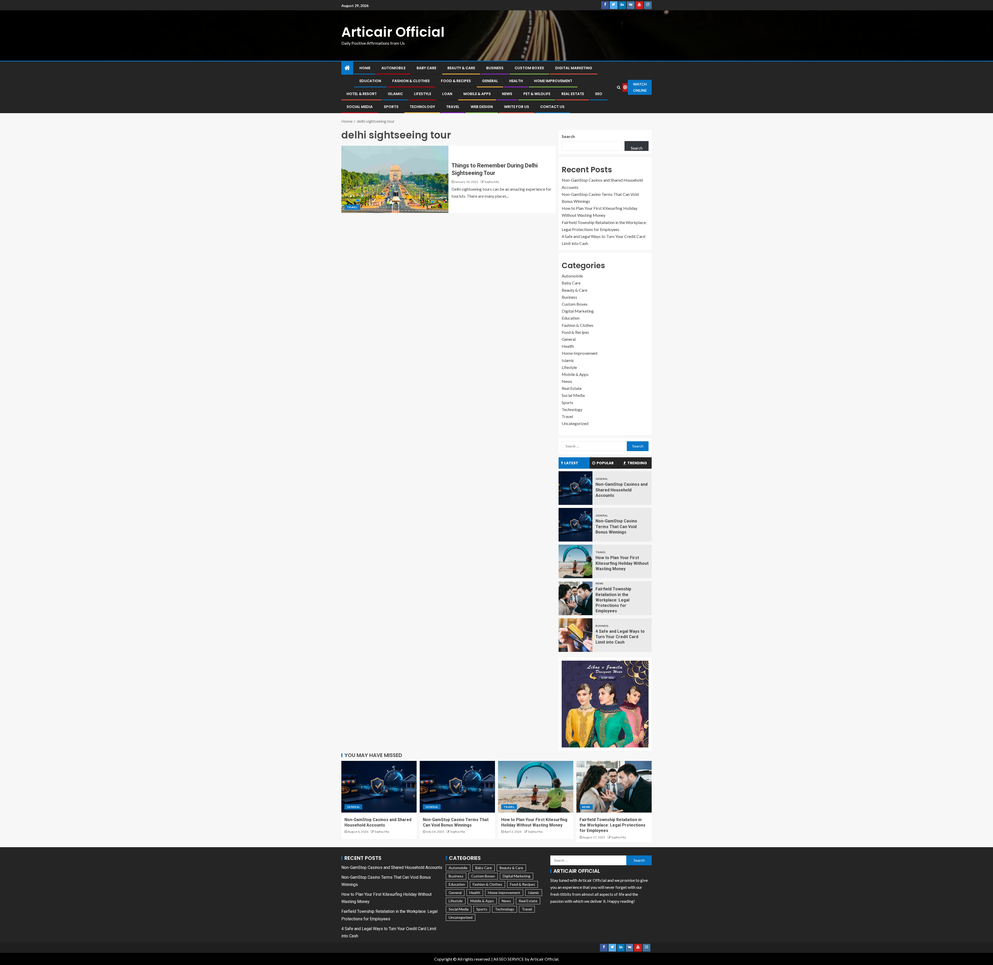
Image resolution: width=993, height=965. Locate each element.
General (490, 80)
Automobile (393, 68)
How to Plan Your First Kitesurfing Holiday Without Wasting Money (622, 563)
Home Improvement (553, 80)
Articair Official (393, 31)
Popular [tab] (605, 463)
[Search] (618, 87)
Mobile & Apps (477, 93)
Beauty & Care (461, 68)
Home (364, 68)
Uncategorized (575, 423)
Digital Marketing (573, 68)
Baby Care (426, 68)
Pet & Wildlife (536, 93)
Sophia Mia (491, 182)
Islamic (395, 93)
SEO (598, 93)
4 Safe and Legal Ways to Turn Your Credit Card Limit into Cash (620, 637)
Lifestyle (422, 93)
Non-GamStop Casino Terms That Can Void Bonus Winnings (616, 527)
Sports (391, 106)
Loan (447, 93)
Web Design (482, 106)
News (507, 93)
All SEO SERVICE (508, 958)
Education (370, 80)
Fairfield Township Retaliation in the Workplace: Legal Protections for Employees (613, 599)
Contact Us (552, 106)
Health (516, 80)
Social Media (360, 106)
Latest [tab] (571, 463)
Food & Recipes (456, 80)
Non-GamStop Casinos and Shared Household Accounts (622, 490)
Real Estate (572, 93)
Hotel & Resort (362, 93)
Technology (422, 106)
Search (568, 136)
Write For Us (516, 106)
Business (494, 68)
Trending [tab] (637, 463)
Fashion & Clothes (411, 80)
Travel (453, 106)
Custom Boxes (529, 68)
